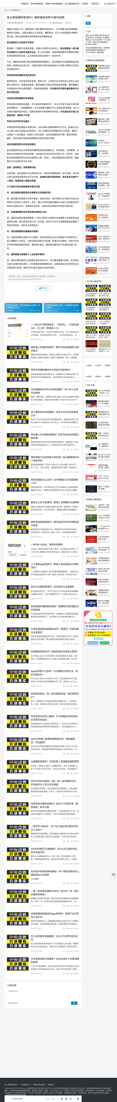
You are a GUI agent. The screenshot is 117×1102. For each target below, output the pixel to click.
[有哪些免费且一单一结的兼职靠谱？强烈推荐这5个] (18, 699)
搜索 (89, 16)
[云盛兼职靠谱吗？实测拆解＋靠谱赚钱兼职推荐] (18, 766)
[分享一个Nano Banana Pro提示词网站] (91, 478)
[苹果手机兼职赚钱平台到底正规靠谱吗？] (18, 375)
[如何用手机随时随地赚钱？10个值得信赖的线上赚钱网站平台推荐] (18, 876)
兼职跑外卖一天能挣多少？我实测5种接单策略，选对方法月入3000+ (104, 350)
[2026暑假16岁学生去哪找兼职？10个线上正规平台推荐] (18, 394)
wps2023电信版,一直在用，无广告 (104, 393)
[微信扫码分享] (62, 1099)
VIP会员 (104, 40)
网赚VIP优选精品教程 (54, 4)
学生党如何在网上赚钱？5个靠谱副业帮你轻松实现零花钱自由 (54, 718)
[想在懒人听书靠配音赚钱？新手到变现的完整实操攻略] (18, 440)
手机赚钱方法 (25, 1085)
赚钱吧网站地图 (39, 1085)
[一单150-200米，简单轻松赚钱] (18, 549)
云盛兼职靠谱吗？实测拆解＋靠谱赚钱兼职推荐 (55, 761)
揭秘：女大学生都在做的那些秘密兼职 (91, 336)
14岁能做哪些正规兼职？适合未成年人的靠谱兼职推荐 (55, 960)
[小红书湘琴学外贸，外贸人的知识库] (91, 89)
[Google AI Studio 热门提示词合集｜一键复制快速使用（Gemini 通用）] (91, 457)
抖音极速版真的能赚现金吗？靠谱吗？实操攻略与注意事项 (55, 631)
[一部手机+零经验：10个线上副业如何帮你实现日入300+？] (18, 831)
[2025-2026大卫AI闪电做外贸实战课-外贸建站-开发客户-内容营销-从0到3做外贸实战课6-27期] (91, 207)
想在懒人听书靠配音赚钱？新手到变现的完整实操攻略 (55, 436)
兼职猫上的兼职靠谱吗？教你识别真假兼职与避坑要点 (55, 349)
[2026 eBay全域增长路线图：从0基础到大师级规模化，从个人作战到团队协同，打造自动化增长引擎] (91, 550)
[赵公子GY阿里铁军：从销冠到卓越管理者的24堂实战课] (91, 196)
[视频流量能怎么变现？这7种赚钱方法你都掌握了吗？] (18, 485)
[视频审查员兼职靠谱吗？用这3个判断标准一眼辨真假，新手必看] (18, 809)
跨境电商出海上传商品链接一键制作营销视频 (103, 414)
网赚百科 (51, 1085)
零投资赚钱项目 (37, 4)
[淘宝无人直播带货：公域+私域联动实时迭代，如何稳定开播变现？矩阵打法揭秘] (91, 603)
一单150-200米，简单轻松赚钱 (47, 544)
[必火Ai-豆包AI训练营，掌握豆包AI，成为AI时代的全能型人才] (91, 238)
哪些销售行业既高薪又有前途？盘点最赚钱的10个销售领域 (55, 459)
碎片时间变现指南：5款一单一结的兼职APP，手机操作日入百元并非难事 (54, 783)
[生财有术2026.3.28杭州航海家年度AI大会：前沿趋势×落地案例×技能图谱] (91, 143)
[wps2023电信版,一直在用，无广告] (91, 393)
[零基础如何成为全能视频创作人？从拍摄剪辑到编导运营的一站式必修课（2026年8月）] (91, 592)
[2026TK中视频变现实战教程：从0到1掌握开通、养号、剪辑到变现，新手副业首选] (91, 132)
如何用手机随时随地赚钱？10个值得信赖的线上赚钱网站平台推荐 (55, 873)
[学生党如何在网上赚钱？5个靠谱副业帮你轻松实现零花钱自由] (18, 721)
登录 (10, 1003)
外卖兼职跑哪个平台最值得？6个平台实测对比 (91, 309)
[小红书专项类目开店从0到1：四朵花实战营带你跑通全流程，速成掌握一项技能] (91, 539)
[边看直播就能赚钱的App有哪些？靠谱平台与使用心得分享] (18, 919)
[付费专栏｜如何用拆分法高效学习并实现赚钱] (91, 507)
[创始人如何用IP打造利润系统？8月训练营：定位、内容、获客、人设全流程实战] (91, 582)
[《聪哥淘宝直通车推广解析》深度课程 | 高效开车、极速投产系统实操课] (91, 260)
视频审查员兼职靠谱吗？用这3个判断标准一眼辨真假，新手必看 (54, 805)
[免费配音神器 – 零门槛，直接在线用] (91, 467)
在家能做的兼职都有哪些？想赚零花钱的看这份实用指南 (55, 608)
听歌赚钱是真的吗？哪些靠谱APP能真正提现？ (55, 651)
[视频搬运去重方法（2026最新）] (91, 403)
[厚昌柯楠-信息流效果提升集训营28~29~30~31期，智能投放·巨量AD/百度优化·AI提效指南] (91, 68)
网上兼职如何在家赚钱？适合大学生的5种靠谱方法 (54, 414)
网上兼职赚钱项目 (72, 4)
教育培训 (95, 4)
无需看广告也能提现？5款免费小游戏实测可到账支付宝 (104, 336)
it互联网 (84, 4)
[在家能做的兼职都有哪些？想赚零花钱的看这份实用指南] (18, 611)
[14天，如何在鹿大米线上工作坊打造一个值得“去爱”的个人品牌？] (91, 518)
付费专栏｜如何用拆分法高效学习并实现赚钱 (103, 507)
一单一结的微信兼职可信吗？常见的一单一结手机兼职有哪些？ (55, 893)
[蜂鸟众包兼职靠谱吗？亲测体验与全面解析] (18, 592)
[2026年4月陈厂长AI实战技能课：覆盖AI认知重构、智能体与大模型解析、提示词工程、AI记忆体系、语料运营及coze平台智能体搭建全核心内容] (91, 271)
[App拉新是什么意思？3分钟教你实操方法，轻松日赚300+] (18, 676)
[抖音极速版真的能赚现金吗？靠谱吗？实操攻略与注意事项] (18, 634)
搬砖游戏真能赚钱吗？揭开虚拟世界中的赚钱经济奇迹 (55, 524)
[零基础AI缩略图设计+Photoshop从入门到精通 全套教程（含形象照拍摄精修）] (91, 228)
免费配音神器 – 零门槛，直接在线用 (103, 467)
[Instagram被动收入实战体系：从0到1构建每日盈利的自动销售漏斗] (91, 100)
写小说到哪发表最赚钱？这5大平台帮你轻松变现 (54, 938)
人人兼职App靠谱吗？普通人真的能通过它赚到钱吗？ (55, 566)
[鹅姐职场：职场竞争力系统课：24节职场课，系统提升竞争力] (91, 174)
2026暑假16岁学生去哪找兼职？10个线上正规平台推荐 (54, 391)
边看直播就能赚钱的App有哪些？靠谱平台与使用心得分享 (55, 915)
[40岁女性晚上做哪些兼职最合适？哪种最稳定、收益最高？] (18, 744)
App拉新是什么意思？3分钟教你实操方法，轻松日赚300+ (54, 673)
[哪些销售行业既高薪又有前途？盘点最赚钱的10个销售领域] (18, 462)
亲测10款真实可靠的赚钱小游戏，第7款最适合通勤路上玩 (104, 295)
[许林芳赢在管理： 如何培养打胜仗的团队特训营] (91, 153)
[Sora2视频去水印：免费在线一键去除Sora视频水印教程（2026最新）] (91, 446)
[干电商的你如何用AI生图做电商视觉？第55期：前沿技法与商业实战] (91, 560)
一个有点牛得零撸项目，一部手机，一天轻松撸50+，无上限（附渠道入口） (55, 326)
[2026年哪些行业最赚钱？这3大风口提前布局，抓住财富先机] (18, 854)
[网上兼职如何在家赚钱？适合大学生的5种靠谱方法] (18, 417)
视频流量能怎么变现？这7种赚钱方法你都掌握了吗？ (54, 481)
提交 (74, 1003)
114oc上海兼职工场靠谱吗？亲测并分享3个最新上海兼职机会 (104, 322)
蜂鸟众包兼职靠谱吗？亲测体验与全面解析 (52, 586)
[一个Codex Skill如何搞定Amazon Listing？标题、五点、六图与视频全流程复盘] (91, 528)
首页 (6, 10)
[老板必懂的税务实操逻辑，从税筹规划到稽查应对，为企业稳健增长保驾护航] (91, 185)
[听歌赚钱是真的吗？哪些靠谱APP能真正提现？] (18, 656)
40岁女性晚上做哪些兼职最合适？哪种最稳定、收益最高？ (53, 741)
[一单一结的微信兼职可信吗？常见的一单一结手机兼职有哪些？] (18, 896)
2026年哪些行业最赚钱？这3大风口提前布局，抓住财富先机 (55, 851)
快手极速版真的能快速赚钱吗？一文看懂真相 (104, 309)
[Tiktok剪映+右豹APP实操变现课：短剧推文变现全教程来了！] (91, 111)
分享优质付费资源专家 (15, 23)
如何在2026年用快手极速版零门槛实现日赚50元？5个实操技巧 (91, 322)
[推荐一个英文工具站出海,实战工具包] (91, 435)
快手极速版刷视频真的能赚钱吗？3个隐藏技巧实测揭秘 (91, 295)
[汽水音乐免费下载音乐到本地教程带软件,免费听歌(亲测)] (91, 425)
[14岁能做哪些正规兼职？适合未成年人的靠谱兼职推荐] (18, 964)
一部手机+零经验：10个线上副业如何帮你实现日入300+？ (54, 828)
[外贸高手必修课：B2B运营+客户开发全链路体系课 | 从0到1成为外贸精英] (91, 217)
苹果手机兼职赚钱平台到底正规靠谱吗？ (51, 370)
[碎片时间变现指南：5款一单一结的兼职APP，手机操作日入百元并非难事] (18, 786)
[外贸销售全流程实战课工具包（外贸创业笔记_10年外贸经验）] (91, 79)
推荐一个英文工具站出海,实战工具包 (104, 435)
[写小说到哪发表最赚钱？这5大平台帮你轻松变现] (18, 941)
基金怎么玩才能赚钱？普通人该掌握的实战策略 (55, 502)
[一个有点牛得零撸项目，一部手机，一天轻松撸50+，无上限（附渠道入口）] (18, 330)
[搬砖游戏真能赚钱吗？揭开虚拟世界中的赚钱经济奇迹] (18, 527)
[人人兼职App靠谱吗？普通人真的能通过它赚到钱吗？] (18, 569)
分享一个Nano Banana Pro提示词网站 (104, 478)
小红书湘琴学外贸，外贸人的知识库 (103, 89)
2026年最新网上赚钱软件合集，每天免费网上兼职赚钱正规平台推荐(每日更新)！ (91, 350)
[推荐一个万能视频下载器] (91, 489)
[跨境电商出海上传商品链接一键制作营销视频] (91, 414)
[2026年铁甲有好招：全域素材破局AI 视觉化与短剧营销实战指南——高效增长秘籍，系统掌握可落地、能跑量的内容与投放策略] (91, 249)
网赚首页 (25, 4)
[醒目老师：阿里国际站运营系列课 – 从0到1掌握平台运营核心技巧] (91, 121)
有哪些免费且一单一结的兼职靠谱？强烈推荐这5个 (55, 695)
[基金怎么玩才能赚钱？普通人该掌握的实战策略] (18, 507)
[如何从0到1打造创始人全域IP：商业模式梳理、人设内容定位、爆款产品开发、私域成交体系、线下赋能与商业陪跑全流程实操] (91, 571)
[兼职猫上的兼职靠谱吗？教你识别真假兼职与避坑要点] (18, 352)
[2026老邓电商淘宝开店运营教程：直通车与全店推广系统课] (91, 164)
